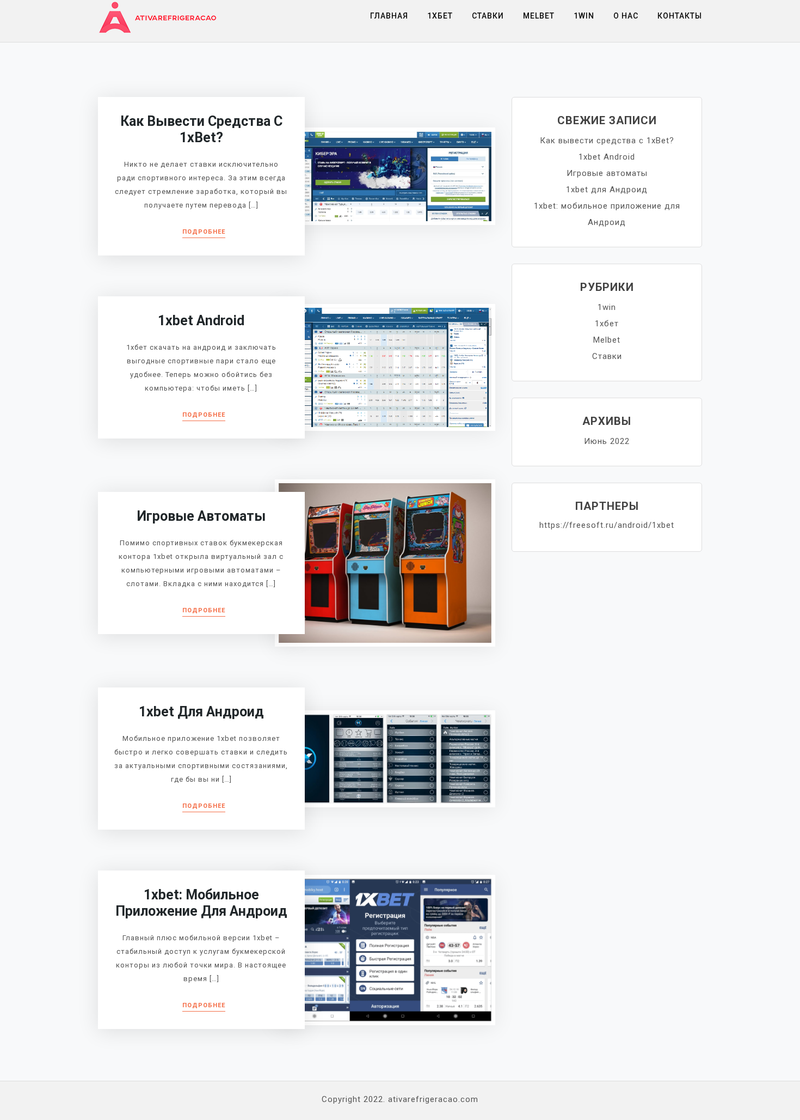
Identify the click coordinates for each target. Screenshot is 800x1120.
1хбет (440, 15)
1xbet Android (201, 320)
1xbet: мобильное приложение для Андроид (201, 903)
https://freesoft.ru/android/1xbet (606, 525)
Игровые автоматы (201, 516)
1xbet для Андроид (201, 712)
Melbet (539, 15)
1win (584, 15)
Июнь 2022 (607, 441)
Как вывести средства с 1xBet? (201, 129)
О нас (625, 15)
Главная (389, 15)
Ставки (488, 15)
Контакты (679, 15)
